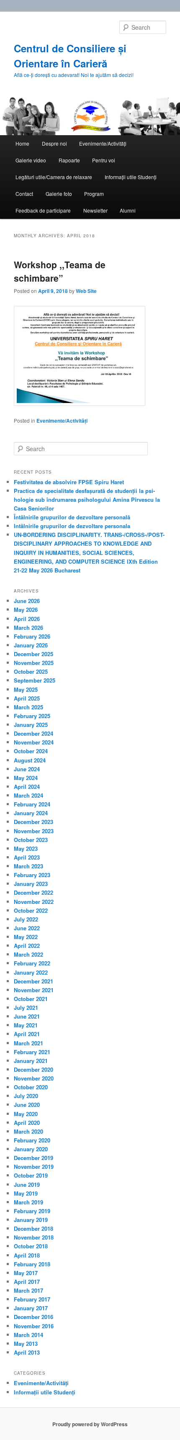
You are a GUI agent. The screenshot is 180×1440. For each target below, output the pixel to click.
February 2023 (32, 875)
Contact (24, 193)
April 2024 (27, 787)
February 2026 (32, 636)
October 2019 (31, 1175)
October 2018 (31, 1246)
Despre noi (54, 143)
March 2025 (28, 707)
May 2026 (26, 609)
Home (22, 143)
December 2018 (33, 1228)
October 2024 (31, 751)
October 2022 (31, 910)
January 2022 (31, 972)
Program (94, 193)
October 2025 (31, 671)
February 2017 (32, 1299)
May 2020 (26, 1114)
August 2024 (30, 760)
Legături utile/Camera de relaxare (53, 176)
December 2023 (33, 822)
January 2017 (31, 1308)
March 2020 (28, 1131)
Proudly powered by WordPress (90, 1424)
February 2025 (32, 716)
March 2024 (28, 795)
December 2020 (33, 1069)
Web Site (86, 291)
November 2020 (34, 1078)
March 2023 (28, 866)
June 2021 (27, 1016)
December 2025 (33, 654)
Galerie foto (59, 193)
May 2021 (26, 1025)
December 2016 (33, 1317)
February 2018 (32, 1264)
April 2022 (27, 946)
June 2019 (27, 1184)
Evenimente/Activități (102, 143)
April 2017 (27, 1282)
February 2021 (32, 1052)
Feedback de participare (43, 210)
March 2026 (28, 627)
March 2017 (28, 1290)
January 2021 (31, 1061)
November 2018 (34, 1237)
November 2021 (34, 990)
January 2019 (31, 1220)
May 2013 (26, 1344)
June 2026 (27, 601)
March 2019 (28, 1202)
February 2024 (32, 804)
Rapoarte (69, 160)
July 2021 (26, 1007)
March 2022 (28, 954)
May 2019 (26, 1193)
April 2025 (27, 698)
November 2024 (34, 742)
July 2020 (26, 1096)
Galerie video (30, 160)
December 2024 (33, 733)
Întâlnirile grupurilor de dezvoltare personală (72, 517)
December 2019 (33, 1158)
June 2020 (27, 1105)
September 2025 (34, 680)
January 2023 (31, 884)
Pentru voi (103, 160)
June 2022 (27, 928)
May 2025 (26, 689)
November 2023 (34, 831)
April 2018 (27, 1255)
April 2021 (27, 1034)
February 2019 (32, 1211)
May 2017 (26, 1273)
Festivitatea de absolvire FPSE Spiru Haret (69, 482)
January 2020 (31, 1149)
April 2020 (27, 1123)
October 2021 (31, 999)
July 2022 (26, 919)
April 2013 (27, 1352)
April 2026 (27, 619)
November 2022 (34, 902)
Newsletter (95, 210)
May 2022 (26, 937)
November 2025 (34, 663)
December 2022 (33, 892)
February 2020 (32, 1140)
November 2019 (34, 1166)
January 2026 (31, 645)
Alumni (128, 210)
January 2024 (31, 813)
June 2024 (27, 769)
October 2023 (31, 840)
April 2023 (27, 857)
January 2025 (31, 725)
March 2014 (28, 1335)
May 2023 (26, 848)
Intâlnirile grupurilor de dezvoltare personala (72, 526)
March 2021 (28, 1043)
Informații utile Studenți (131, 176)
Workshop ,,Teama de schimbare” (59, 271)
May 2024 (26, 778)
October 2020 (31, 1087)
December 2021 (33, 981)
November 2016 (34, 1326)
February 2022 (32, 963)
